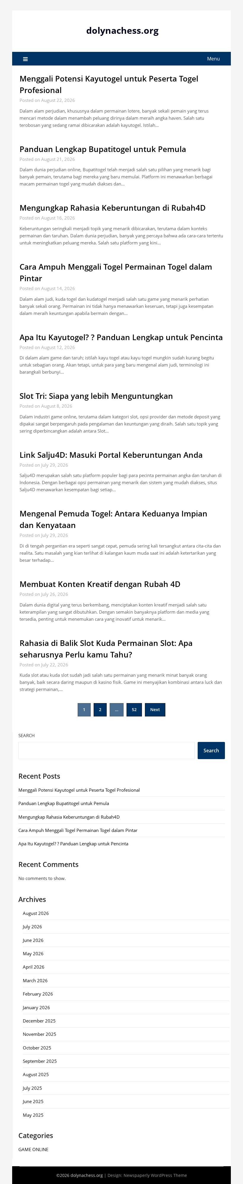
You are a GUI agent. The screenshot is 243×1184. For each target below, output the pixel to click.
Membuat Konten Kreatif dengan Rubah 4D (100, 584)
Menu (213, 58)
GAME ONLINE (33, 1149)
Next (155, 709)
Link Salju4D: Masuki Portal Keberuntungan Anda (111, 454)
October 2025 (37, 1048)
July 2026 (32, 926)
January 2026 (36, 1007)
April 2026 (33, 967)
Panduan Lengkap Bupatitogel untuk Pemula (103, 149)
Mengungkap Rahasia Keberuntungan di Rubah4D (113, 207)
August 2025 (36, 1074)
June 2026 (33, 940)
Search (26, 735)
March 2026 (35, 980)
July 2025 (32, 1088)
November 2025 (39, 1034)
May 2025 (33, 1115)
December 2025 (39, 1021)
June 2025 (33, 1101)
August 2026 (36, 913)
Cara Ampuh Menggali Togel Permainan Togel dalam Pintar (78, 830)
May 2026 (33, 953)
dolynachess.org (122, 30)
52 (134, 709)
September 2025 (40, 1061)
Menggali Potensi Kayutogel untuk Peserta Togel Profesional (79, 790)
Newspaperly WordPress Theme (155, 1175)
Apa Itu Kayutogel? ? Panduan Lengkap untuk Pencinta (121, 337)
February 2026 (38, 994)
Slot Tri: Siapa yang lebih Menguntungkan (96, 396)
